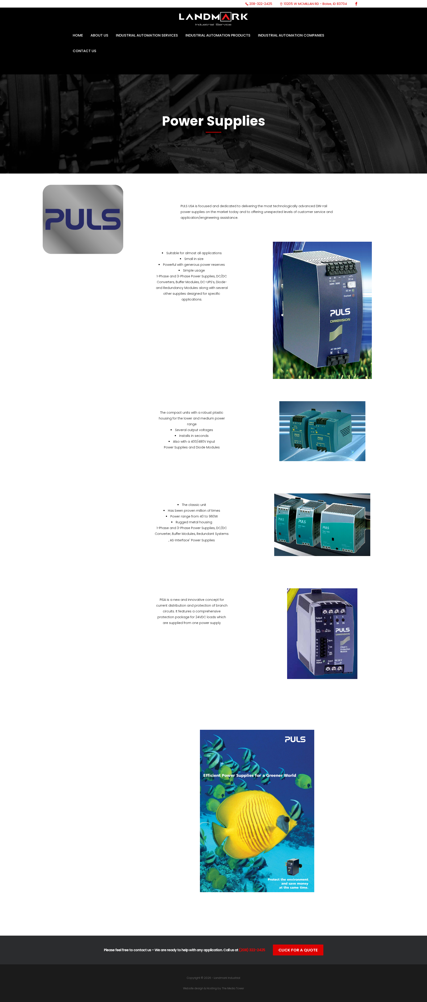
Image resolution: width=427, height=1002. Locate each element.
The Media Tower (233, 988)
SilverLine (192, 497)
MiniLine (192, 405)
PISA (192, 592)
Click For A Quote (298, 950)
